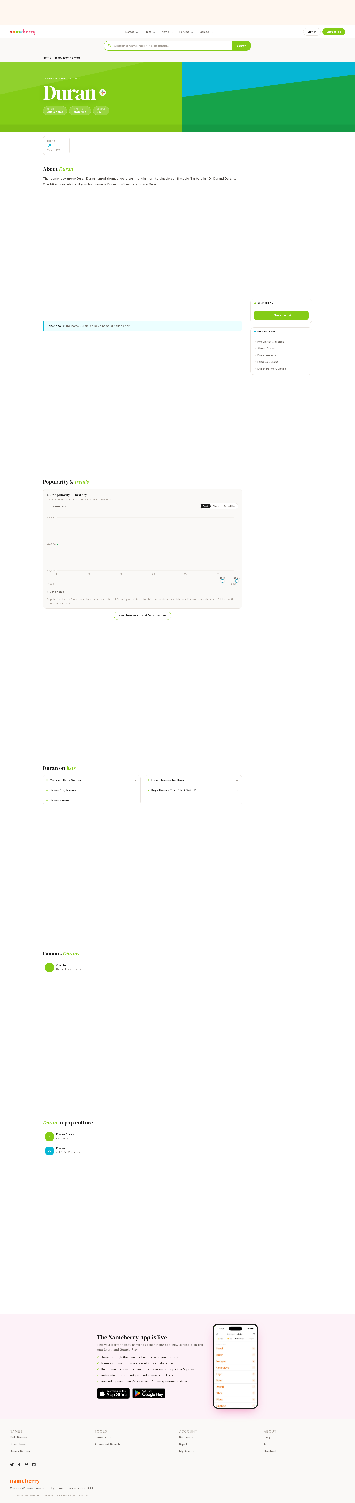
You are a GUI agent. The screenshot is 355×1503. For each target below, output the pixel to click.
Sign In (312, 31)
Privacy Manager (66, 1495)
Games (204, 32)
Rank (205, 506)
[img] (142, 544)
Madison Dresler (57, 78)
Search (242, 45)
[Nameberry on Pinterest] (27, 1464)
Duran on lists (266, 355)
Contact (270, 1451)
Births (216, 506)
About (268, 1444)
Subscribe (333, 31)
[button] (281, 315)
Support (84, 1495)
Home (47, 57)
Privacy (48, 1495)
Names (130, 32)
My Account (188, 1451)
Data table (57, 592)
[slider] (222, 581)
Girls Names (18, 1437)
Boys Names (18, 1444)
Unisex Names (20, 1451)
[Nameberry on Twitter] (12, 1464)
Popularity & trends (270, 341)
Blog (267, 1437)
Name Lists (103, 1437)
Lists (148, 32)
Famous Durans (267, 362)
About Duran (266, 348)
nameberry (25, 1481)
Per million (229, 506)
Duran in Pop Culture (271, 369)
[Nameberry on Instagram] (34, 1464)
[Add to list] (102, 92)
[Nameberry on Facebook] (19, 1464)
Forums (184, 32)
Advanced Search (107, 1444)
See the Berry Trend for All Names (142, 615)
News (165, 32)
